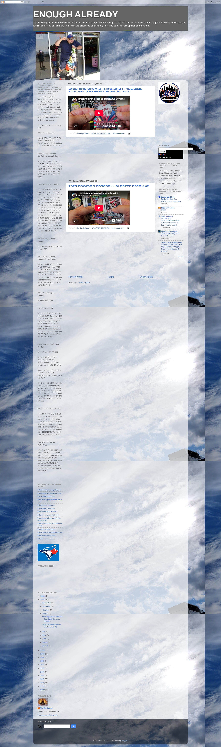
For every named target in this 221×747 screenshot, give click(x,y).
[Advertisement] (110, 159)
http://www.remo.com (46, 505)
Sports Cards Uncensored (171, 242)
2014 (42, 672)
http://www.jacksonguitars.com (50, 532)
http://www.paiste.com (47, 536)
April (45, 639)
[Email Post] (129, 133)
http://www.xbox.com (46, 529)
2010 (42, 686)
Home (111, 276)
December (47, 603)
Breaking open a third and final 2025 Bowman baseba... (52, 619)
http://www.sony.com (46, 508)
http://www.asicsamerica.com (49, 493)
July (44, 631)
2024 (42, 650)
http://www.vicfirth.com (47, 512)
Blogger (125, 740)
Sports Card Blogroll (169, 231)
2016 (42, 665)
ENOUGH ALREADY (75, 14)
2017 (42, 661)
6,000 (163, 210)
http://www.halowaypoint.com (49, 490)
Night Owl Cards (167, 208)
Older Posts (146, 276)
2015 (42, 668)
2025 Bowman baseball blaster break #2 (108, 186)
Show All (180, 256)
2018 (42, 657)
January (46, 646)
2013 (42, 675)
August (46, 614)
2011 (42, 683)
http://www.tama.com (46, 539)
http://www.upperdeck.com (48, 515)
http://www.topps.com (46, 496)
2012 (42, 679)
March (45, 642)
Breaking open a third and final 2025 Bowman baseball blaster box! (105, 90)
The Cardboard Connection (167, 217)
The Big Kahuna (46, 708)
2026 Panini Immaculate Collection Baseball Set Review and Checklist (170, 223)
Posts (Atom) (84, 282)
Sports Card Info (168, 197)
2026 (42, 596)
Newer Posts (75, 276)
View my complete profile (48, 715)
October (46, 610)
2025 (42, 600)
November (47, 606)
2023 (42, 654)
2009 (42, 690)
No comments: (119, 133)
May (44, 635)
